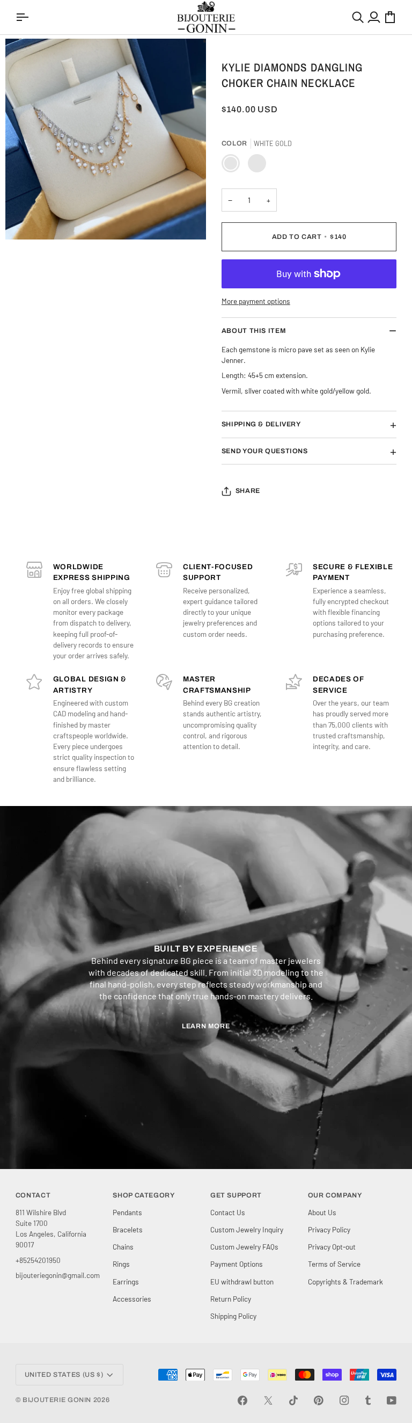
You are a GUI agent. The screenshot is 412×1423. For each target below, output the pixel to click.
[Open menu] (24, 17)
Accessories (132, 1298)
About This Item (254, 331)
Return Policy (230, 1298)
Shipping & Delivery (261, 424)
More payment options (256, 301)
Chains (123, 1246)
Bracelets (128, 1229)
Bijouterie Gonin (57, 1400)
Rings (121, 1263)
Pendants (127, 1212)
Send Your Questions (265, 451)
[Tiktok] (293, 1400)
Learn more (206, 1026)
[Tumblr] (368, 1400)
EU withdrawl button (242, 1281)
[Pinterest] (318, 1400)
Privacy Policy (329, 1229)
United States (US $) (64, 1374)
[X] (268, 1400)
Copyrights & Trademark (345, 1281)
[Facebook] (242, 1400)
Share (248, 491)
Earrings (126, 1281)
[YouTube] (391, 1400)
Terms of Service (334, 1263)
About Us (322, 1212)
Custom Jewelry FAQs (244, 1246)
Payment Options (236, 1263)
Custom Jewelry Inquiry (246, 1229)
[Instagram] (344, 1400)
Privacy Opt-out (332, 1246)
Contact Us (227, 1212)
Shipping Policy (233, 1315)
